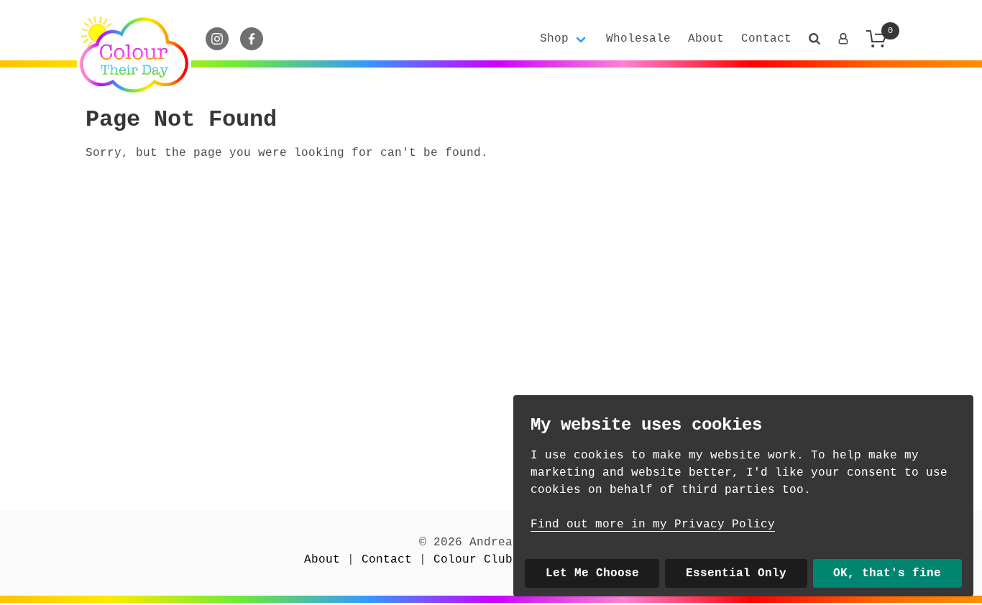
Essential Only (736, 573)
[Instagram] (217, 38)
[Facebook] (251, 38)
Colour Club (473, 559)
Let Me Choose (592, 573)
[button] (814, 38)
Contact (766, 38)
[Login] (843, 38)
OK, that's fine (887, 573)
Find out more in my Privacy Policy (653, 524)
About (706, 38)
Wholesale (638, 38)
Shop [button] (554, 38)
